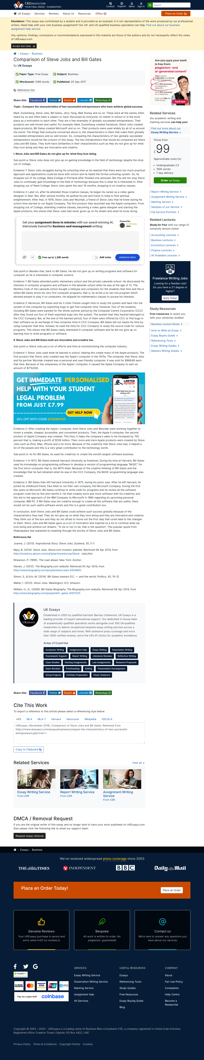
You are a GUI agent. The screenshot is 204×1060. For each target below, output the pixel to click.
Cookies (88, 1044)
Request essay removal (30, 835)
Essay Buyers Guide (163, 335)
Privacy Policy (22, 1044)
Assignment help (84, 994)
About (168, 975)
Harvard (56, 719)
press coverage (115, 859)
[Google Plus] (35, 966)
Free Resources (129, 994)
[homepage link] (15, 53)
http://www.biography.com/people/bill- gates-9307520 (47, 593)
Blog (122, 1007)
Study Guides (128, 988)
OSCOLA (107, 719)
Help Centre (172, 994)
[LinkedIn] (26, 966)
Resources (84, 13)
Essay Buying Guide (131, 1000)
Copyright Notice (69, 1044)
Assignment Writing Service (168, 196)
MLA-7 (42, 719)
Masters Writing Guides (165, 350)
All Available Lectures (164, 255)
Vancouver (72, 719)
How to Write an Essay (165, 330)
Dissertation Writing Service (91, 981)
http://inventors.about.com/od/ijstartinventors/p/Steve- (47, 553)
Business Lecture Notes (165, 324)
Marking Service (161, 201)
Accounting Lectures (164, 235)
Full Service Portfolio (164, 212)
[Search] (150, 5)
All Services (81, 1000)
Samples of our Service (165, 207)
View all (137, 762)
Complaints (172, 988)
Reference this (26, 90)
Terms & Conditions (45, 1044)
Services (39, 13)
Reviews (54, 13)
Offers (99, 13)
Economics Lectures (163, 245)
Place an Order (174, 13)
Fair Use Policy (174, 981)
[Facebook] (16, 966)
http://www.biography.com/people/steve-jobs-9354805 (47, 570)
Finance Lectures (161, 250)
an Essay (170, 180)
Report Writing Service (165, 191)
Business (37, 53)
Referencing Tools (162, 340)
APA (18, 719)
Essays (24, 53)
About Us (68, 13)
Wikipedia (90, 719)
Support (121, 6)
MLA (29, 719)
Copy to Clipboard (27, 749)
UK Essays (23, 13)
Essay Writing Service (87, 975)
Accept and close (22, 46)
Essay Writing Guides (164, 345)
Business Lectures (162, 240)
